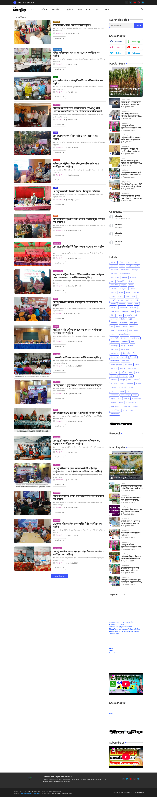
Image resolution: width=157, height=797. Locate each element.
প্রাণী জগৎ (125, 342)
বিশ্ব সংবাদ (133, 357)
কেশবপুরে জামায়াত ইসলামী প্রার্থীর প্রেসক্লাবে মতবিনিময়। (77, 191)
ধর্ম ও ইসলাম (114, 319)
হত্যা (131, 410)
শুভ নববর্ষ (138, 384)
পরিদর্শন (132, 327)
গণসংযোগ (120, 296)
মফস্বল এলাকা (132, 368)
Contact (112, 653)
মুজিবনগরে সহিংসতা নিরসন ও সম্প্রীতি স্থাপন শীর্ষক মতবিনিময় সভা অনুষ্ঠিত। (78, 497)
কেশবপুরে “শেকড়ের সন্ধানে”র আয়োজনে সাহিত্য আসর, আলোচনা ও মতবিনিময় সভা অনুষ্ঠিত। (76, 442)
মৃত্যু (131, 376)
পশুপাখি (112, 330)
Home (111, 648)
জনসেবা (130, 304)
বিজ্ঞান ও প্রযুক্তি (125, 349)
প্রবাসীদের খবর (135, 338)
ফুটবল (132, 342)
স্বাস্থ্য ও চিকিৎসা (115, 410)
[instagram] (138, 2)
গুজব (127, 296)
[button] (142, 9)
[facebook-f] (126, 2)
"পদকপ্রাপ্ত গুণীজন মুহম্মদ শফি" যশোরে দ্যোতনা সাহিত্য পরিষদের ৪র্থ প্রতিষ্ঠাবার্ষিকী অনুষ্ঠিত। (131, 185)
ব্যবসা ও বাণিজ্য (115, 361)
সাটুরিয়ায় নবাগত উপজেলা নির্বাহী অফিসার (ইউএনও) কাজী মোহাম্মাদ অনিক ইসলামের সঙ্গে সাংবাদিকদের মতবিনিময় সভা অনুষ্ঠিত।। (77, 110)
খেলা (96, 9)
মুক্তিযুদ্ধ (113, 376)
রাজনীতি (136, 380)
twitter (119, 53)
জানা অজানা (114, 308)
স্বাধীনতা (135, 406)
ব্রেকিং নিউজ (125, 361)
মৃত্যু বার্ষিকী (114, 380)
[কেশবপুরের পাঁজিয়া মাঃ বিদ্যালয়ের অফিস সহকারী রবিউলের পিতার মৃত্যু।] (114, 557)
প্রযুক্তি (68, 9)
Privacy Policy (138, 792)
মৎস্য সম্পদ (114, 368)
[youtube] (134, 2)
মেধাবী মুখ (122, 380)
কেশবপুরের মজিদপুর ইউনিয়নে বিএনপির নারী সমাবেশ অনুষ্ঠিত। (78, 413)
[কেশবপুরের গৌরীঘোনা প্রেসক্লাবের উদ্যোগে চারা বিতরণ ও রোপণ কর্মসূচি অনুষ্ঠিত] (114, 126)
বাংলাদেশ (130, 346)
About (111, 651)
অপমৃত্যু (128, 262)
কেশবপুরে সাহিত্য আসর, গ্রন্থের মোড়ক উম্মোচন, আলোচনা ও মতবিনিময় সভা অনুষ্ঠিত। (78, 553)
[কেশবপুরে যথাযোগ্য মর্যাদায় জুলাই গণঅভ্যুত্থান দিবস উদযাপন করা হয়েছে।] (114, 173)
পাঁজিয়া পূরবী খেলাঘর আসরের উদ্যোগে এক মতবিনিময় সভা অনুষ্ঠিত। (76, 54)
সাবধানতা (126, 399)
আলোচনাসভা (133, 277)
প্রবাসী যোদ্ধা (124, 338)
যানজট (129, 380)
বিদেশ (134, 353)
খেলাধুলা (128, 292)
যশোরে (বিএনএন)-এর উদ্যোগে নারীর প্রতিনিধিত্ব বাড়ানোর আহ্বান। (130, 499)
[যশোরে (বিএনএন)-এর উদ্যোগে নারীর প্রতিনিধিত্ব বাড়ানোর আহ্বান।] (114, 499)
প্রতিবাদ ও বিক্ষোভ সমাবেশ (125, 334)
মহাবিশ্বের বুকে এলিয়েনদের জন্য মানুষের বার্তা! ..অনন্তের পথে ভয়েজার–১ (131, 103)
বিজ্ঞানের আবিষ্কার (115, 353)
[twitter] (130, 2)
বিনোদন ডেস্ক (114, 357)
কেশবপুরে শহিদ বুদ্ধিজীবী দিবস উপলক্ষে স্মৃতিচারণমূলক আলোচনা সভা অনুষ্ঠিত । (79, 220)
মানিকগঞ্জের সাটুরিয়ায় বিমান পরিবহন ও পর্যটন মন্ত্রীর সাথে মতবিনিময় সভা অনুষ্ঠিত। (76, 165)
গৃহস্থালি (113, 300)
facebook (119, 41)
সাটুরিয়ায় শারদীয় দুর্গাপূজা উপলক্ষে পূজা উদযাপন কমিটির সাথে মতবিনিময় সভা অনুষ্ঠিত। (77, 331)
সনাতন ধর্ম (121, 391)
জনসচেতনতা (122, 304)
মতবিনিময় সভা (128, 365)
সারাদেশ (121, 403)
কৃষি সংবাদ (132, 289)
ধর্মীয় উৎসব (123, 319)
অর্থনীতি (137, 266)
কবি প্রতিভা (123, 289)
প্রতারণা (113, 334)
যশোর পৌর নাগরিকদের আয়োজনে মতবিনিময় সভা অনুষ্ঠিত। (77, 357)
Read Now (58, 38)
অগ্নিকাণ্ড (113, 262)
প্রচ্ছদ (32, 9)
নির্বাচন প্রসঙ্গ (133, 323)
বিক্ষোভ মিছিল (114, 349)
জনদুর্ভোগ (113, 304)
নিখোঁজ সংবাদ (123, 323)
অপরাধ (135, 262)
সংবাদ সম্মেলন (114, 395)
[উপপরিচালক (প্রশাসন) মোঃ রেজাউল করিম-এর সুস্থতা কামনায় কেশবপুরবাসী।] (114, 150)
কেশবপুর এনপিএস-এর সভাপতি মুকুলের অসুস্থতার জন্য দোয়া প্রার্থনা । (130, 522)
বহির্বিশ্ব (123, 346)
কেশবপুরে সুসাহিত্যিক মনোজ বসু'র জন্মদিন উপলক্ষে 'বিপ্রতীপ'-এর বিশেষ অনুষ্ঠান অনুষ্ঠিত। (131, 138)
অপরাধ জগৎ (114, 266)
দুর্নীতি (132, 311)
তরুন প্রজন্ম (125, 311)
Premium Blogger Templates (30, 793)
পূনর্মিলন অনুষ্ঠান (122, 330)
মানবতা (131, 372)
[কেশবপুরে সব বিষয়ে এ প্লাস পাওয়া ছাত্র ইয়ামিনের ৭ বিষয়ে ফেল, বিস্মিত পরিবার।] (114, 510)
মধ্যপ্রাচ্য (122, 368)
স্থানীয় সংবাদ (126, 406)
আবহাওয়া (124, 277)
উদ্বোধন (123, 285)
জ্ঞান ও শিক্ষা (133, 308)
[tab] (33, 9)
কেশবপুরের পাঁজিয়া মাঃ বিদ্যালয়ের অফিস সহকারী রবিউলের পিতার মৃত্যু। (131, 557)
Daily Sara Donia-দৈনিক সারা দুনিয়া (38, 791)
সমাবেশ (135, 395)
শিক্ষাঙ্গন (122, 384)
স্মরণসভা (125, 410)
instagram (119, 47)
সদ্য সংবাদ (113, 391)
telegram (136, 53)
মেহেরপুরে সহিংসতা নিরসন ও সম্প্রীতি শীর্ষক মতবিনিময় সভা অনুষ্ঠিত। (77, 525)
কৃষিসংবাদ (113, 292)
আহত (112, 281)
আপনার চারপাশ (114, 277)
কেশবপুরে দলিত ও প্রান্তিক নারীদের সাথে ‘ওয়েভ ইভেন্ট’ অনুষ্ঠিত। (76, 137)
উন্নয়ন (131, 285)
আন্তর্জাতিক (55, 9)
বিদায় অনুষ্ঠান (126, 353)
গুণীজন (133, 296)
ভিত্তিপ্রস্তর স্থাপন (116, 365)
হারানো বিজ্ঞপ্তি (115, 414)
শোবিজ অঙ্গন (123, 387)
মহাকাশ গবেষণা (114, 372)
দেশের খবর (119, 315)
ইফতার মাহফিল (114, 285)
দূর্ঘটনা (138, 311)
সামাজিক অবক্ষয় (136, 399)
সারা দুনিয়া (113, 403)
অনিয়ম (121, 262)
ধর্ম (87, 9)
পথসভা (118, 327)
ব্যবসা (80, 9)
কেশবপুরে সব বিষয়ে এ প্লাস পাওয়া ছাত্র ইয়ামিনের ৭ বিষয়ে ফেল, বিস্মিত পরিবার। (131, 510)
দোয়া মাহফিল (128, 315)
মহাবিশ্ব (123, 372)
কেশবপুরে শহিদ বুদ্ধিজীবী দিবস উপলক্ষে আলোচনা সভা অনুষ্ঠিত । (78, 248)
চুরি (137, 300)
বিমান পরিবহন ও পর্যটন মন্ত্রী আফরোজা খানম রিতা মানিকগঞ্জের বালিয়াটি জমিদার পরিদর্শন (131, 115)
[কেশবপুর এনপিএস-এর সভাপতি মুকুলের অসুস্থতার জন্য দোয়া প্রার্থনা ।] (114, 522)
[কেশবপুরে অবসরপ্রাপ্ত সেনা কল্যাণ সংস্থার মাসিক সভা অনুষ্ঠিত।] (114, 569)
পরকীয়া (125, 327)
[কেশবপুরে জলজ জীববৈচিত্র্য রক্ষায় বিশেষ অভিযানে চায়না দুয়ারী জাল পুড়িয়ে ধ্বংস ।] (114, 487)
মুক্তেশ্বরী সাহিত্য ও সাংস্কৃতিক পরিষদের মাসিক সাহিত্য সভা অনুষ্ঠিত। (78, 82)
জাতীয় (136, 304)
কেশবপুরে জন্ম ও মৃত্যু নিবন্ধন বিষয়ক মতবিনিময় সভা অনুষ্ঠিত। (78, 385)
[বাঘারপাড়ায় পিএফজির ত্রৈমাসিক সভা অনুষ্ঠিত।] (114, 534)
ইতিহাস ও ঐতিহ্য (121, 281)
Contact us (128, 792)
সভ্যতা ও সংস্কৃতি (125, 395)
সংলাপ (119, 399)
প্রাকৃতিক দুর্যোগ (115, 342)
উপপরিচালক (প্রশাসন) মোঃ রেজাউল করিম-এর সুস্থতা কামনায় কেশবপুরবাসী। (131, 150)
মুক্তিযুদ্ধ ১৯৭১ (123, 376)
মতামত (137, 365)
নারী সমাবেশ (114, 323)
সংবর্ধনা (129, 391)
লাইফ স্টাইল (114, 384)
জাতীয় (43, 9)
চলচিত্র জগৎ (129, 300)
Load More (58, 576)
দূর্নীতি (112, 315)
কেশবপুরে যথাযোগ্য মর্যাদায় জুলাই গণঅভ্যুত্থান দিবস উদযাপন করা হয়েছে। (131, 173)
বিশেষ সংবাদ (124, 357)
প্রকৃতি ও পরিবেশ (133, 330)
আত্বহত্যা (135, 270)
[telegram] (142, 2)
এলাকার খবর (114, 289)
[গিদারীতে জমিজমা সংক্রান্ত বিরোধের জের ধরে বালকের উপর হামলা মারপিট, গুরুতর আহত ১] (114, 162)
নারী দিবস (131, 319)
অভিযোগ (129, 266)
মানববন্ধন (138, 372)
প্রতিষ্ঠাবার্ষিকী (114, 338)
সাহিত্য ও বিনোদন (115, 406)
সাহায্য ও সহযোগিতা (131, 403)
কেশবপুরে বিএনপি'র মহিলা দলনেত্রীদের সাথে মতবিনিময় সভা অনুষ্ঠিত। (77, 303)
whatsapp (136, 41)
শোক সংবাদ (113, 387)
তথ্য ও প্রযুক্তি (115, 311)
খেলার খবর (136, 292)
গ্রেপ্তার (120, 300)
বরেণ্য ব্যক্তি (114, 346)
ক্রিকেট (121, 292)
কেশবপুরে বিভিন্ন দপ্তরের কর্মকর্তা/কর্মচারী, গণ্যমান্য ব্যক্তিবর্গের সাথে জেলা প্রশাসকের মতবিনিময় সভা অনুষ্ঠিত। (77, 470)
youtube (136, 47)
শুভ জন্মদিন (130, 384)
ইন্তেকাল (131, 281)
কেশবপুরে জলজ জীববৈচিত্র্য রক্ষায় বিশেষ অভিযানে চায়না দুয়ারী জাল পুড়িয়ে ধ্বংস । (131, 487)
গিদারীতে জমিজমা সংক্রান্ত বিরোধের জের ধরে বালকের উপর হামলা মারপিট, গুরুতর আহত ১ (130, 162)
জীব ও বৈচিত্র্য (123, 308)
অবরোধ (122, 266)
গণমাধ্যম (113, 296)
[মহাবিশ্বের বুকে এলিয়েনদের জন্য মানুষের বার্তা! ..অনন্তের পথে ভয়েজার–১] (114, 103)
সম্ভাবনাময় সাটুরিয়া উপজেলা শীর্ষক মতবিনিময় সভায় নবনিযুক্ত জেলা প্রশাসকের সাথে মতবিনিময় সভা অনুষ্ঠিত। (78, 276)
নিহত (112, 327)
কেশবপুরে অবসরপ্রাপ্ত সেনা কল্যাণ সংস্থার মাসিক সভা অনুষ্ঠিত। (130, 569)
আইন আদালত (114, 270)
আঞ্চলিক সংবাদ (125, 270)
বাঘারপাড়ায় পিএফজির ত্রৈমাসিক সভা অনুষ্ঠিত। (72, 25)
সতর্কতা (131, 387)
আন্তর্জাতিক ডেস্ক (125, 274)
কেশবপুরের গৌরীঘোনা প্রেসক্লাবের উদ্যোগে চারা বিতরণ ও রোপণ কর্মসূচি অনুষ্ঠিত (131, 126)
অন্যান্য (107, 9)
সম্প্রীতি (113, 399)
